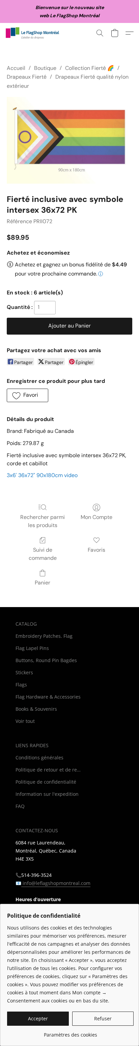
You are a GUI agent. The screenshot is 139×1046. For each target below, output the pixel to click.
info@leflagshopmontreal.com (55, 883)
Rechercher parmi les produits (42, 521)
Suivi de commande (43, 553)
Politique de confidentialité (46, 782)
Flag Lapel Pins (32, 648)
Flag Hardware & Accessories (48, 697)
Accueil (16, 68)
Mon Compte (96, 517)
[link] (70, 1032)
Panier (42, 582)
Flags (21, 684)
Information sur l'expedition (47, 794)
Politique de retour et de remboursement (49, 769)
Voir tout (25, 721)
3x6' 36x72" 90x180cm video (42, 475)
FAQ (20, 806)
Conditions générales (39, 757)
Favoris (96, 549)
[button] (34, 33)
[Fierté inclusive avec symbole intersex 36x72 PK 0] (69, 140)
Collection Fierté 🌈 (89, 68)
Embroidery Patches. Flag (44, 636)
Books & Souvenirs (36, 709)
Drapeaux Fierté (27, 76)
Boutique (45, 68)
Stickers (24, 672)
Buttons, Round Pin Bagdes (46, 660)
